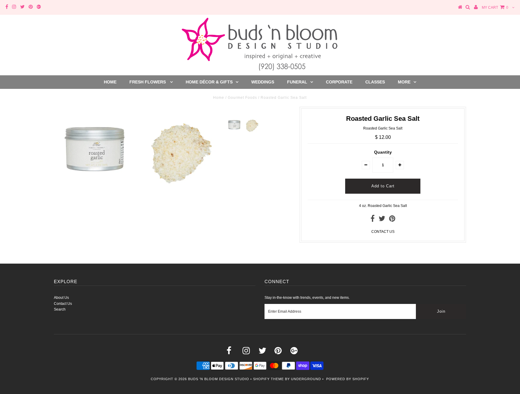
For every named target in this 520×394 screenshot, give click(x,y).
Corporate (339, 82)
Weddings (262, 82)
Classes (375, 82)
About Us (61, 298)
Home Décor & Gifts (209, 82)
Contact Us (63, 304)
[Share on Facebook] (372, 220)
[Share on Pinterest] (392, 220)
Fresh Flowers (148, 82)
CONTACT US (383, 232)
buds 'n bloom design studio (218, 379)
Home (110, 82)
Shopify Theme (268, 379)
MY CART (495, 7)
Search (60, 309)
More (404, 82)
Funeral (297, 82)
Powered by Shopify (347, 379)
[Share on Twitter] (382, 220)
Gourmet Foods (242, 97)
